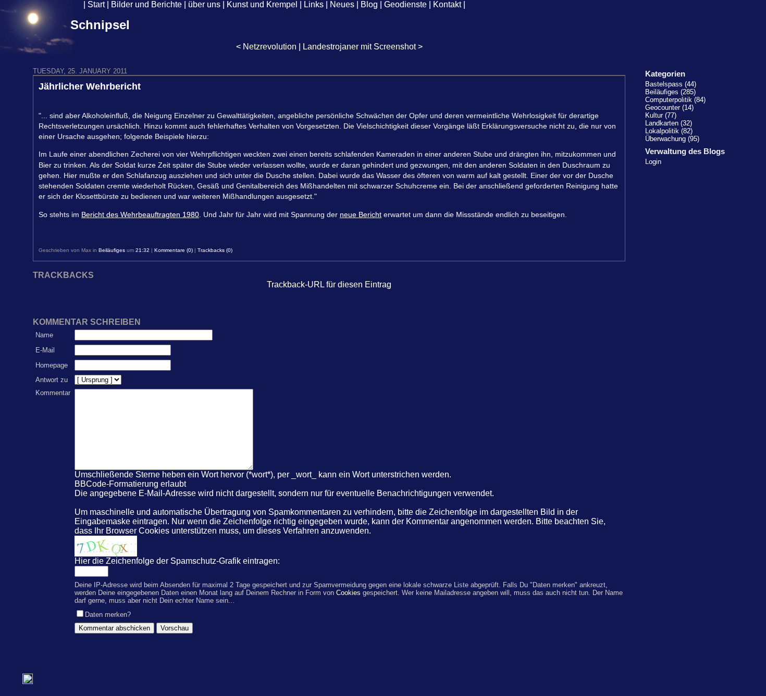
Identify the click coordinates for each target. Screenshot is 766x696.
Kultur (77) (660, 115)
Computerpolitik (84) (675, 100)
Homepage (51, 365)
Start (96, 4)
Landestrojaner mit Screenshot (359, 46)
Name (44, 335)
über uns (204, 4)
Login (653, 162)
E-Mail (45, 350)
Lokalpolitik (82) (669, 131)
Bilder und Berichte (146, 4)
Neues (342, 4)
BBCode (90, 483)
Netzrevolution (269, 46)
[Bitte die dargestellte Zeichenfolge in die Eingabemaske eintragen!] (106, 546)
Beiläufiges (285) (670, 92)
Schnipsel (100, 25)
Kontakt (447, 4)
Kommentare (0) (173, 250)
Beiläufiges (111, 250)
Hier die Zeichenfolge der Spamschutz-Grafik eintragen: (177, 560)
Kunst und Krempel (262, 4)
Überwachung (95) (672, 139)
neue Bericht (360, 214)
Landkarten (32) (668, 123)
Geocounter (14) (669, 107)
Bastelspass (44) (670, 84)
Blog (369, 4)
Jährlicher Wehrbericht (90, 86)
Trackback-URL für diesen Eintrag (329, 284)
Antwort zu (51, 380)
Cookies (348, 593)
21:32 (142, 250)
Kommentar (52, 393)
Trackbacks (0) (214, 250)
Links (314, 4)
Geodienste (405, 4)
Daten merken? (108, 614)
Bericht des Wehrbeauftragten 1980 (140, 214)
